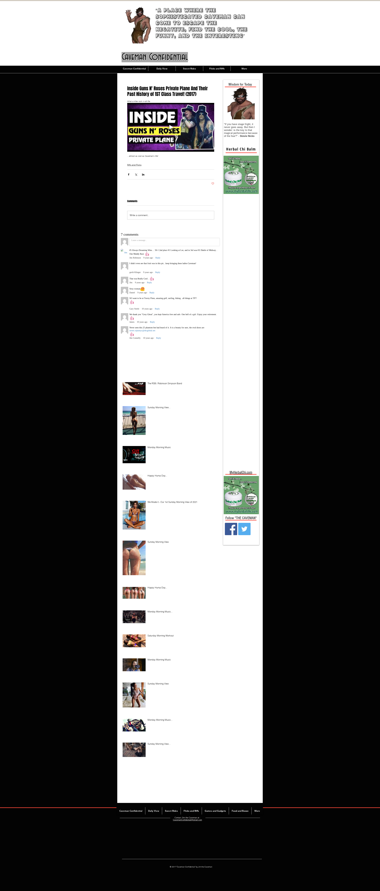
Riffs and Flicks (134, 165)
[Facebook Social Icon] (231, 529)
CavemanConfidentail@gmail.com (187, 820)
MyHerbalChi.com (241, 472)
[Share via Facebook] (128, 174)
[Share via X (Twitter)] (135, 174)
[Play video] (170, 127)
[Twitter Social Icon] (244, 529)
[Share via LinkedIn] (143, 174)
